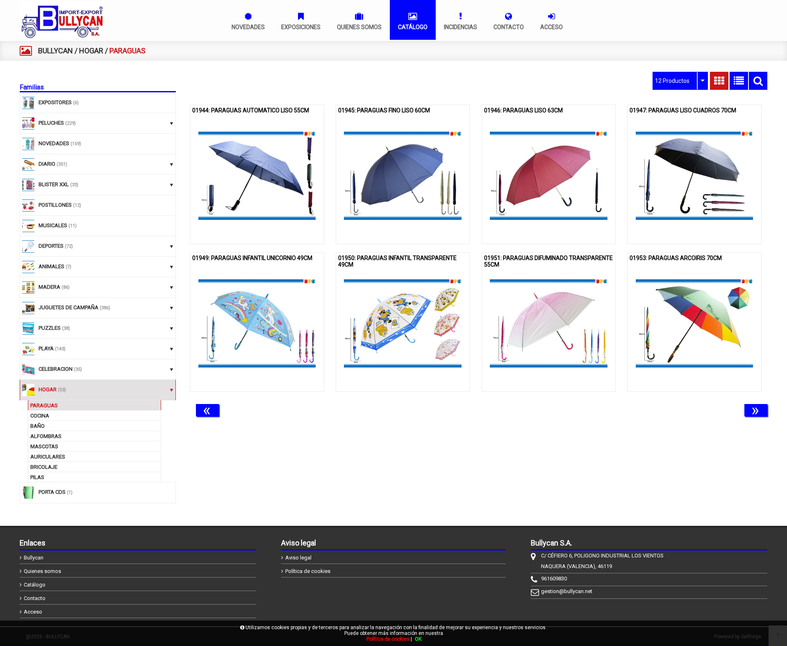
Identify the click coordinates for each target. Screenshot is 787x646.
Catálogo (34, 585)
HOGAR (91, 50)
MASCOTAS (44, 446)
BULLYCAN (55, 50)
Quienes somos (42, 571)
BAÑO (37, 426)
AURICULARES (47, 457)
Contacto (34, 598)
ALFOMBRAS (45, 436)
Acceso (33, 612)
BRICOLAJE (43, 467)
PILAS (37, 477)
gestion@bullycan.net (566, 591)
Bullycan (33, 558)
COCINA (39, 416)
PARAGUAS (44, 405)
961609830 (554, 578)
